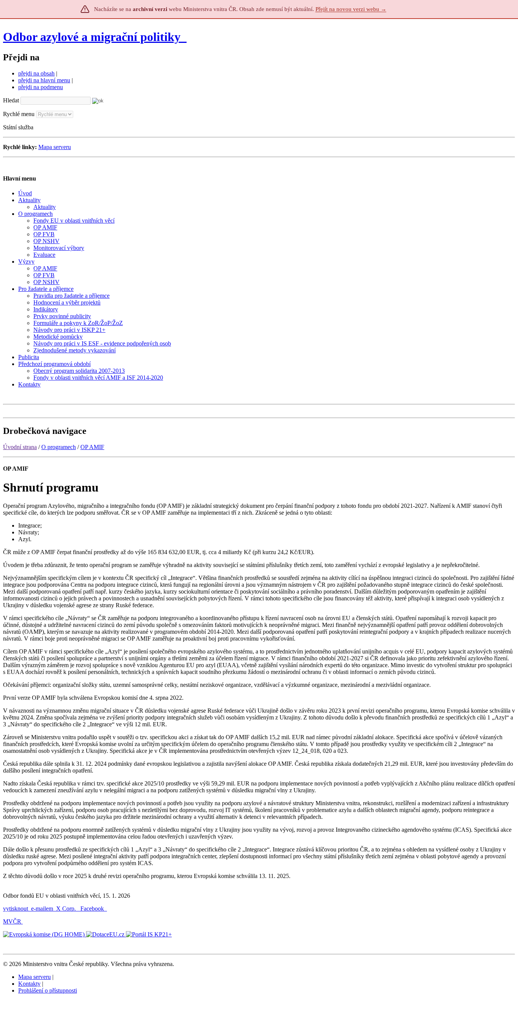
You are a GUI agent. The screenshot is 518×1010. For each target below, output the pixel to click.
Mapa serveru (54, 147)
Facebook (92, 908)
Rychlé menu (19, 114)
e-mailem (42, 908)
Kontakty (29, 983)
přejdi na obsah (36, 73)
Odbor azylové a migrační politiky (93, 37)
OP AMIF (92, 447)
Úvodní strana (20, 447)
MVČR (12, 921)
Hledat (11, 100)
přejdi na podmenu (40, 87)
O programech (58, 447)
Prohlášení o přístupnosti (47, 990)
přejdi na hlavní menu (44, 80)
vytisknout (15, 908)
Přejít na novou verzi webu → (351, 9)
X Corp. (66, 908)
